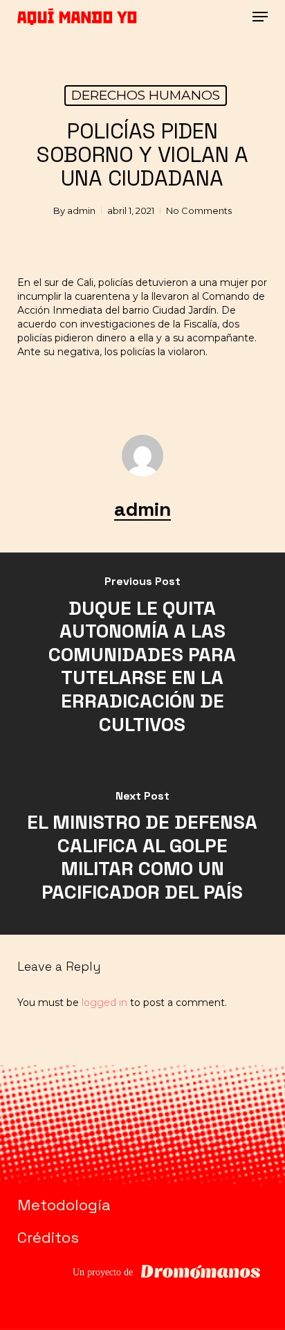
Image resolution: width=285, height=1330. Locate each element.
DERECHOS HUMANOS (145, 95)
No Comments (199, 210)
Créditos (48, 1237)
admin (81, 210)
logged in (104, 1002)
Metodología (64, 1204)
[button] (260, 17)
